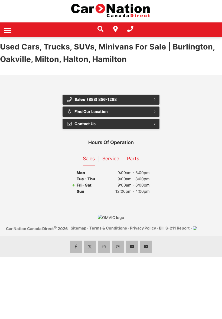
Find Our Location (91, 111)
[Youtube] (132, 247)
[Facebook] (76, 247)
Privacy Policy (143, 228)
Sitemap (78, 228)
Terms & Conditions (108, 228)
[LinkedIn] (146, 247)
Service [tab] (110, 158)
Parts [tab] (133, 158)
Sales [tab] (89, 158)
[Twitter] (90, 247)
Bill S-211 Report (174, 228)
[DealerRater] (104, 247)
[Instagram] (118, 247)
